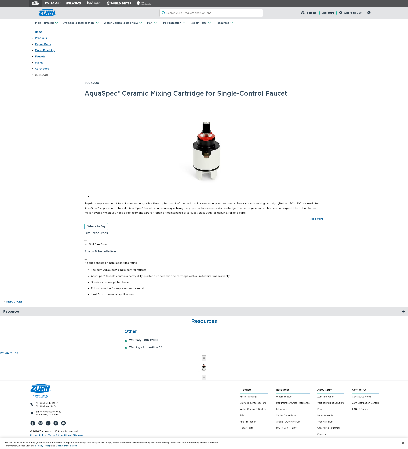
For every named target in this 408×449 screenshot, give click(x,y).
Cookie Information (66, 446)
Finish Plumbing (44, 22)
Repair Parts (198, 22)
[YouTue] (64, 423)
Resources (222, 22)
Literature (328, 12)
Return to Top (9, 353)
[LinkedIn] (49, 423)
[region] (204, 443)
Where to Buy (352, 12)
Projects (311, 12)
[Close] (85, 240)
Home (38, 32)
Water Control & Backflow (121, 22)
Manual (39, 62)
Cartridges (42, 68)
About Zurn (324, 389)
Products (41, 38)
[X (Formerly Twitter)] (56, 423)
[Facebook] (33, 423)
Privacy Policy (38, 435)
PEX (150, 22)
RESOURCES (14, 301)
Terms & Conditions (59, 435)
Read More (317, 218)
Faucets (40, 56)
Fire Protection (171, 22)
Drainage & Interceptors (79, 22)
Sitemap (78, 435)
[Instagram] (41, 423)
